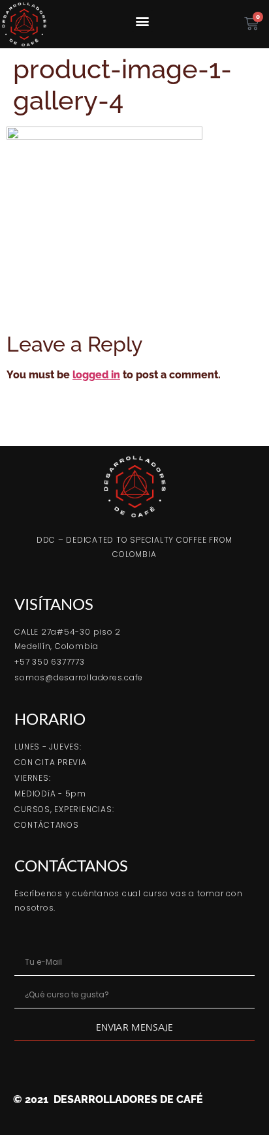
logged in (96, 375)
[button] (142, 21)
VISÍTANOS (53, 603)
